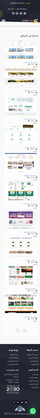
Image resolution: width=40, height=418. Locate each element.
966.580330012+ (17, 3)
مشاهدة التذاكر (33, 377)
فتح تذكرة (35, 374)
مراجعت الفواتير (33, 381)
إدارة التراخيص (33, 384)
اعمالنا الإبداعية (13, 358)
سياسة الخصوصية (12, 361)
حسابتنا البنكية (14, 354)
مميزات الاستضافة (32, 354)
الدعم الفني (34, 364)
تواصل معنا (34, 387)
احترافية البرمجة (33, 358)
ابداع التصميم (34, 361)
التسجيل (10, 9)
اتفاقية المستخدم (13, 364)
